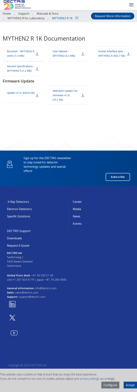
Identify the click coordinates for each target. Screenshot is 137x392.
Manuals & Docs (47, 14)
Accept (130, 385)
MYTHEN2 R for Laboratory (26, 18)
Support (23, 14)
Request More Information (113, 16)
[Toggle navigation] (131, 4)
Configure (110, 385)
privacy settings (90, 379)
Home (7, 14)
